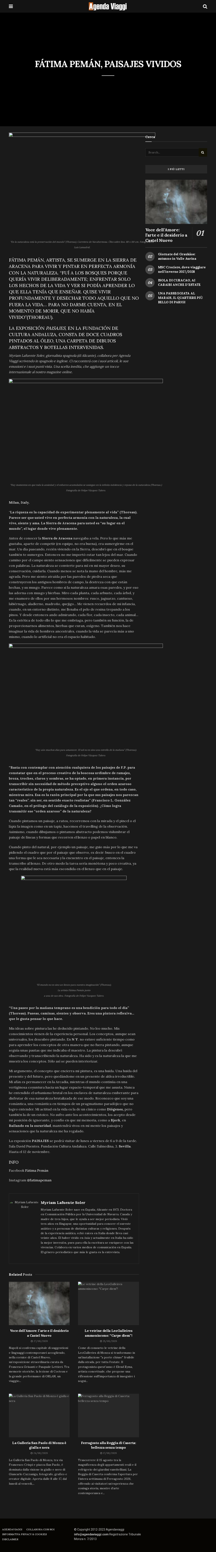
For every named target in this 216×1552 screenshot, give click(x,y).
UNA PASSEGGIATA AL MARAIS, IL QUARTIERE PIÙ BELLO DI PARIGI (180, 297)
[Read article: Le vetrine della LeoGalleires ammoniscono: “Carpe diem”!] (108, 1303)
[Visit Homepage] (108, 6)
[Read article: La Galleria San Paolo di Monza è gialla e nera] (39, 1415)
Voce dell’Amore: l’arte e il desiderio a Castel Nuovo (166, 235)
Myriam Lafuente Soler (63, 1202)
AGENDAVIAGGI (12, 1529)
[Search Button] (205, 6)
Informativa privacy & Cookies (24, 1534)
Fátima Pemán (36, 1170)
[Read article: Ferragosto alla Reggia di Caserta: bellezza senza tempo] (108, 1415)
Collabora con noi (40, 1529)
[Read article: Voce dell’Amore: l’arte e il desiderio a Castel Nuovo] (39, 1303)
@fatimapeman (39, 1180)
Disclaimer (10, 1539)
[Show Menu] (11, 6)
